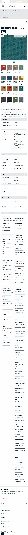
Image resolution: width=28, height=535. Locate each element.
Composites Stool (19, 340)
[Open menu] (3, 6)
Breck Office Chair (19, 291)
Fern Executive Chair (20, 294)
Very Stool (17, 434)
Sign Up (5, 498)
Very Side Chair (6, 279)
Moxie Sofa (5, 337)
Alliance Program (12, 13)
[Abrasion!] (15, 168)
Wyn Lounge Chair (19, 282)
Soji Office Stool (18, 415)
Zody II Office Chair (19, 310)
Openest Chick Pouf (7, 317)
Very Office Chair (19, 308)
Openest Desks (6, 230)
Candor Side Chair (7, 262)
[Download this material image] (2, 36)
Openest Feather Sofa (8, 340)
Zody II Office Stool (19, 445)
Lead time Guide (17, 147)
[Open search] (24, 6)
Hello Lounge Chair (19, 266)
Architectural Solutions (19, 1)
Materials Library (16, 10)
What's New (5, 17)
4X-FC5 (4, 206)
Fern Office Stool (19, 347)
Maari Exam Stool (19, 368)
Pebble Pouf (5, 319)
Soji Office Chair (19, 303)
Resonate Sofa (6, 342)
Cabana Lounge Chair (20, 263)
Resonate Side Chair (7, 276)
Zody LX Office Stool (20, 450)
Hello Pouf (5, 314)
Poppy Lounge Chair (19, 273)
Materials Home (6, 10)
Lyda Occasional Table (8, 292)
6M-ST (3, 203)
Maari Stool (17, 373)
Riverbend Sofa (6, 345)
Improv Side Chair (7, 269)
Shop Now (12, 1)
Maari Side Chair (6, 272)
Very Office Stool (19, 429)
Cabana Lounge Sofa (8, 332)
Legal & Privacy (4, 525)
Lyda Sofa (5, 335)
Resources (21, 13)
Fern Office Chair (19, 296)
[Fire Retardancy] (18, 168)
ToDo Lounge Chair (19, 280)
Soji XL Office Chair (19, 305)
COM (4, 13)
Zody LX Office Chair (20, 313)
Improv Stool (18, 357)
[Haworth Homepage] (14, 6)
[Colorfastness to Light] (20, 168)
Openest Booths (6, 227)
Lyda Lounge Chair (19, 268)
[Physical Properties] (23, 168)
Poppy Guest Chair (7, 274)
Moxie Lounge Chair (19, 271)
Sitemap (2, 523)
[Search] (26, 22)
